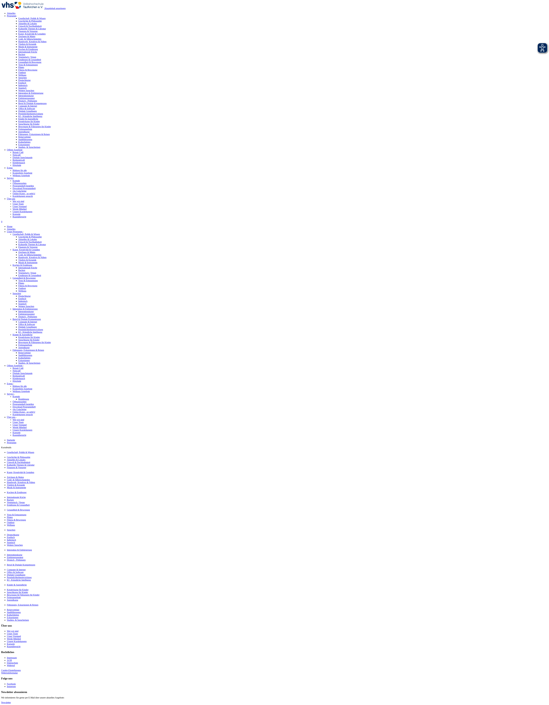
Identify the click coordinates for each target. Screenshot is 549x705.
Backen (21, 270)
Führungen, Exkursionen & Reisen (28, 350)
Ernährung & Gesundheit (29, 275)
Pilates (21, 283)
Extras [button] (10, 168)
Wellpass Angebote (21, 175)
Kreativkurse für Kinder (29, 337)
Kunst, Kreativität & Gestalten (26, 249)
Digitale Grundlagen (27, 327)
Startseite (11, 440)
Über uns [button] (11, 199)
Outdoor (22, 288)
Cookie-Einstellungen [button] (11, 670)
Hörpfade (17, 165)
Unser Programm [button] (15, 231)
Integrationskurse (26, 311)
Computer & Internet (27, 322)
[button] (9, 673)
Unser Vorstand (20, 206)
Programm (11, 442)
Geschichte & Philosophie (30, 237)
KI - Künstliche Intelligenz (30, 332)
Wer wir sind (18, 201)
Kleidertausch (19, 162)
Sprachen (17, 293)
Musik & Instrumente (27, 262)
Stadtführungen (25, 355)
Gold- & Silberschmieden (29, 255)
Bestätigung (23, 399)
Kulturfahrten (24, 358)
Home (9, 226)
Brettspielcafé (19, 160)
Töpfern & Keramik (27, 260)
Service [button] (10, 178)
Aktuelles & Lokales (27, 239)
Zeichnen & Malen (26, 252)
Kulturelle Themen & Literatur (32, 244)
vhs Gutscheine (19, 191)
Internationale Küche (27, 267)
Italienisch (22, 301)
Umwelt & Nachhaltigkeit (30, 242)
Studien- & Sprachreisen (29, 363)
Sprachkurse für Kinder (28, 340)
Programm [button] (11, 16)
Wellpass (22, 291)
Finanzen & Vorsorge (28, 247)
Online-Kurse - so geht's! (24, 193)
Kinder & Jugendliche (22, 334)
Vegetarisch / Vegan (27, 273)
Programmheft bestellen (23, 186)
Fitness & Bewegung (27, 286)
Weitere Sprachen (26, 306)
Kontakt (16, 180)
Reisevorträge (24, 352)
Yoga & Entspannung (28, 280)
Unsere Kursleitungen (22, 211)
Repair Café (18, 152)
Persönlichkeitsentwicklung (30, 329)
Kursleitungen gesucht (23, 196)
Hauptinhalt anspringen (55, 8)
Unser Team (18, 204)
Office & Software (26, 324)
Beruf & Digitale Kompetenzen (27, 319)
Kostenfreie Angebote (22, 173)
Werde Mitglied (20, 209)
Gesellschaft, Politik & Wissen (26, 234)
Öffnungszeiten (19, 183)
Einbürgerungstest (26, 314)
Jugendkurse (24, 347)
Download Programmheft (24, 188)
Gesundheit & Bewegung (24, 278)
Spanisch (22, 304)
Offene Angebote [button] (14, 150)
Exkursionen (24, 360)
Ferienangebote (25, 345)
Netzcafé (17, 155)
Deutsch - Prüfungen (27, 316)
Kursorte (16, 214)
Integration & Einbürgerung (25, 309)
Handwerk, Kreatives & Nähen (32, 257)
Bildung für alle (20, 170)
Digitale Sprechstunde (22, 157)
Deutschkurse (24, 296)
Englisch (22, 298)
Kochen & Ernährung (22, 265)
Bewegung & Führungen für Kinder (34, 342)
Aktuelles (11, 13)
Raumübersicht (19, 217)
